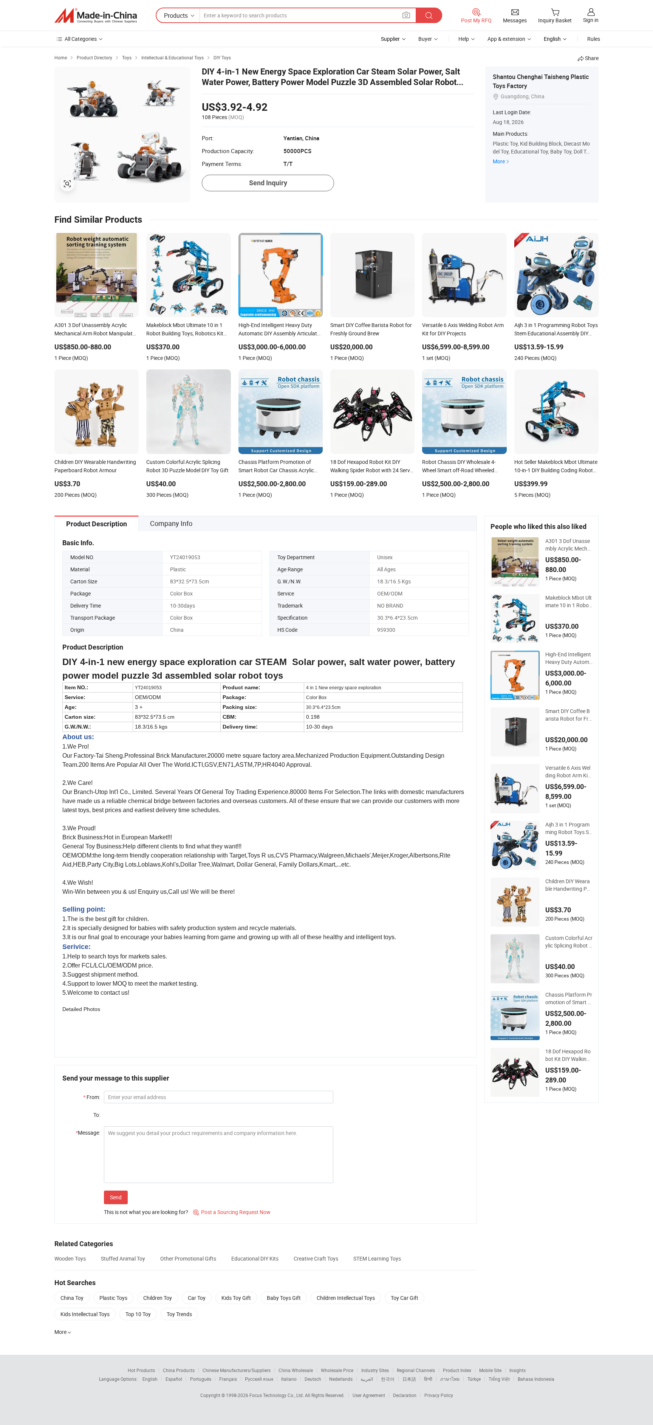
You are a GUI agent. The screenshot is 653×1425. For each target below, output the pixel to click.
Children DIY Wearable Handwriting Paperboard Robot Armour (567, 885)
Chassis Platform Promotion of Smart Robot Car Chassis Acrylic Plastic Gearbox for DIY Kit (569, 998)
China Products (179, 1370)
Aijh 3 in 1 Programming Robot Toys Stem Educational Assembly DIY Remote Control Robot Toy (568, 828)
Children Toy (157, 1297)
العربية (367, 1379)
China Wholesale (296, 1370)
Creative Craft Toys (316, 1258)
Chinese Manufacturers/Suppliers (237, 1370)
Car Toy (197, 1297)
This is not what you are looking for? (146, 1212)
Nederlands (341, 1379)
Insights (517, 1370)
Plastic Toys (113, 1297)
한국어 (388, 1379)
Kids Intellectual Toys (85, 1314)
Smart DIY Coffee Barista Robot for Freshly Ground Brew (568, 715)
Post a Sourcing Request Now (232, 1212)
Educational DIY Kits (255, 1258)
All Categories (81, 38)
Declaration (404, 1395)
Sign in (591, 19)
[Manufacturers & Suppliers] (95, 15)
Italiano (289, 1379)
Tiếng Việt (499, 1379)
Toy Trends (179, 1314)
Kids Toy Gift (236, 1297)
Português (200, 1379)
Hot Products (141, 1370)
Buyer (425, 38)
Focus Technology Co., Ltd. (277, 1395)
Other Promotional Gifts (188, 1258)
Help (463, 38)
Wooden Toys (70, 1258)
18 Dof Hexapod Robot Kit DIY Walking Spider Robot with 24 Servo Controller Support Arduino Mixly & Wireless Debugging (568, 1055)
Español (174, 1379)
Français (228, 1379)
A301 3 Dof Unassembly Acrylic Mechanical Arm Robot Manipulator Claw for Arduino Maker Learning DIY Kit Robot (568, 544)
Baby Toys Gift (284, 1297)
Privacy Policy (438, 1395)
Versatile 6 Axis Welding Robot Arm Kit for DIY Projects (569, 771)
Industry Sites (375, 1370)
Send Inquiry (268, 183)
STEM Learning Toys (377, 1258)
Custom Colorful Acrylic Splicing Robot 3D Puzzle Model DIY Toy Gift (569, 941)
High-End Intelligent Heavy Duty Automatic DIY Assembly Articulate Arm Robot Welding (568, 658)
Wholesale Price (337, 1370)
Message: (88, 1132)
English (150, 1379)
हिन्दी (428, 1379)
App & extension (506, 38)
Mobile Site (490, 1370)
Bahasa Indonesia (536, 1379)
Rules (593, 38)
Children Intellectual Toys (346, 1297)
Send (116, 1197)
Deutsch (313, 1379)
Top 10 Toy (138, 1314)
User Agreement (369, 1395)
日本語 (409, 1379)
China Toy (72, 1297)
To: (96, 1114)
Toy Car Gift (404, 1297)
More (499, 161)
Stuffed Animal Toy (123, 1258)
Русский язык (259, 1379)
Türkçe (474, 1379)
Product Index (457, 1370)
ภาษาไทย (450, 1379)
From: (91, 1097)
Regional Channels (416, 1370)
